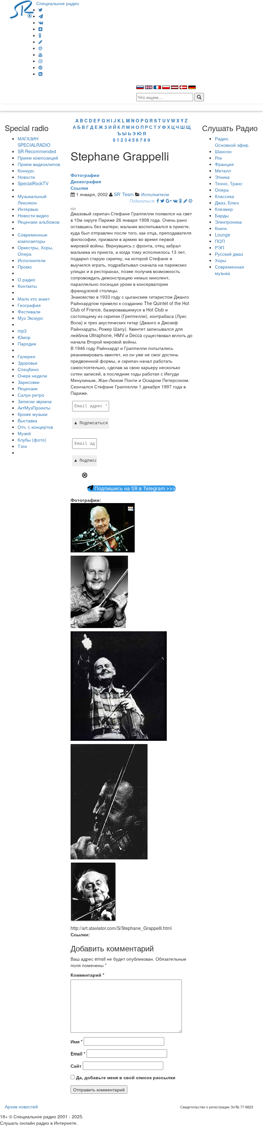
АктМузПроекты (34, 407)
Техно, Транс (228, 183)
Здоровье (28, 363)
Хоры (220, 260)
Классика (224, 196)
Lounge (222, 234)
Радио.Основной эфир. (232, 141)
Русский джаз (229, 254)
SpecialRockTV (33, 183)
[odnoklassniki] (40, 35)
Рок (218, 157)
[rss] (40, 73)
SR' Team (124, 194)
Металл (223, 170)
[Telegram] (40, 16)
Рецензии (28, 388)
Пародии (27, 343)
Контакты (27, 286)
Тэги (22, 446)
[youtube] (40, 54)
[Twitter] (40, 9)
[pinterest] (40, 67)
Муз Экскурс (30, 318)
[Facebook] (158, 200)
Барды (222, 215)
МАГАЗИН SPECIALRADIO (34, 141)
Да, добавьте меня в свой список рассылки (125, 1077)
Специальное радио (57, 3)
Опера (222, 189)
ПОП (220, 241)
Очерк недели (32, 375)
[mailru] (40, 48)
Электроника (228, 222)
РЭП (219, 247)
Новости (26, 177)
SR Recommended (37, 151)
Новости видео (33, 215)
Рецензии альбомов (38, 222)
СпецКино (28, 369)
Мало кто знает (34, 298)
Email (78, 1053)
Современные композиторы (32, 237)
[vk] (40, 22)
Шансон (223, 151)
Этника (222, 177)
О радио (26, 279)
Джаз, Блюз (227, 202)
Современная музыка (229, 269)
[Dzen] (40, 29)
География (29, 305)
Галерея (26, 356)
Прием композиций (38, 157)
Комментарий (87, 975)
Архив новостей (21, 1106)
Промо (25, 266)
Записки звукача (35, 401)
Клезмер (224, 209)
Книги (221, 228)
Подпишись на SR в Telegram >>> (134, 488)
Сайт (76, 1066)
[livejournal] (40, 41)
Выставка (27, 420)
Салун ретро (31, 395)
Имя (76, 1041)
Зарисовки (28, 382)
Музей (24, 433)
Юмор (24, 337)
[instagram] (40, 61)
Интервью (28, 209)
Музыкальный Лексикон (32, 199)
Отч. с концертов (35, 427)
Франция (224, 164)
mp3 (22, 330)
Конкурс (26, 170)
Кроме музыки (32, 414)
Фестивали (29, 311)
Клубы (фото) (32, 439)
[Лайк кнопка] (73, 209)
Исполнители (32, 260)
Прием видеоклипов (39, 164)
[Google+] (169, 200)
